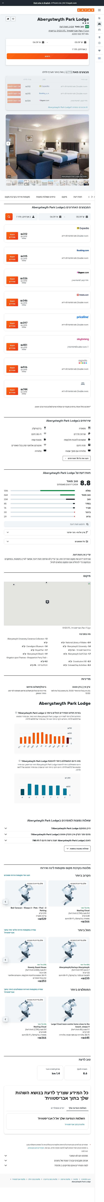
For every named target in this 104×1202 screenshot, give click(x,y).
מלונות (75, 1179)
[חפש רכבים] (99, 29)
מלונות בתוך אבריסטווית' (74, 1124)
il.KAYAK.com (86, 1179)
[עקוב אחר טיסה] (99, 43)
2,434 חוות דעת (67, 26)
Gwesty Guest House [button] (37, 967)
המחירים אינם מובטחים (36, 1148)
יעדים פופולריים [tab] (57, 1108)
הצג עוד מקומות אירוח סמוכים (17, 875)
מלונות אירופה (65, 1179)
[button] (3, 3)
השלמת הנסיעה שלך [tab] (77, 1108)
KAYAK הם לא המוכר (78, 1155)
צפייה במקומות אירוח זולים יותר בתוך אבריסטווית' (20, 931)
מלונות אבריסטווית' (18, 1179)
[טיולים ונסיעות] (99, 50)
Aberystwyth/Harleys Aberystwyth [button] (74, 967)
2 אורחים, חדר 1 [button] (79, 49)
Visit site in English (41, 3)
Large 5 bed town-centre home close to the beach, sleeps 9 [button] (70, 1025)
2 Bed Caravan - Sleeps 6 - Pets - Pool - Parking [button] (28, 909)
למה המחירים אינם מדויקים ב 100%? (71, 1165)
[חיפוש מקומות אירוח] (99, 24)
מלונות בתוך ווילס (34, 1179)
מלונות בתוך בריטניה (50, 1179)
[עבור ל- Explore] (99, 37)
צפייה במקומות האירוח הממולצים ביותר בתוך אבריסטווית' (23, 990)
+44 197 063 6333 (80, 34)
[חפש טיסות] (99, 18)
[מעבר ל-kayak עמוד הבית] (85, 10)
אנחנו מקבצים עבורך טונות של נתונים (71, 1160)
